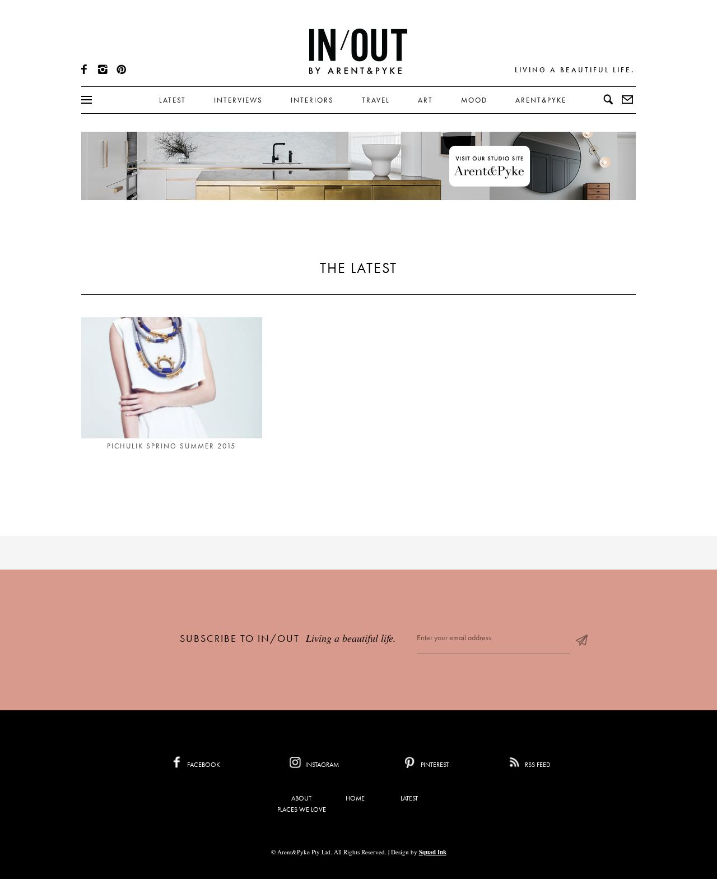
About (301, 798)
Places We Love (301, 809)
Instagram (321, 764)
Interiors (312, 100)
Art (425, 100)
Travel (376, 100)
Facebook (202, 764)
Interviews (238, 100)
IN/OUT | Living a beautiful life (358, 51)
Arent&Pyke (540, 100)
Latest (172, 100)
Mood (474, 100)
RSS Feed (537, 764)
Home (355, 798)
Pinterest (434, 764)
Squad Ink (432, 852)
